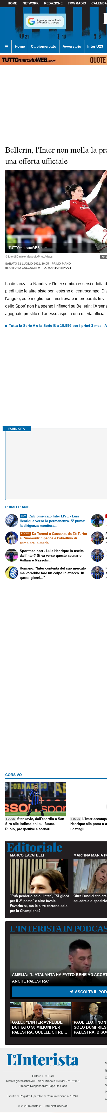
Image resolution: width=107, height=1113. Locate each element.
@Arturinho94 (59, 267)
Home (12, 3)
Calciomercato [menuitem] (43, 46)
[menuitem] (6, 47)
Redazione (53, 3)
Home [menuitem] (20, 46)
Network (31, 3)
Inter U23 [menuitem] (95, 46)
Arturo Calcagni (23, 267)
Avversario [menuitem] (72, 46)
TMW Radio (77, 3)
